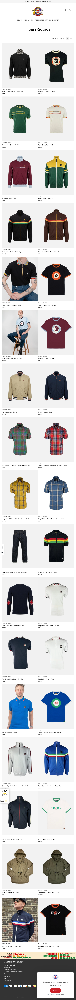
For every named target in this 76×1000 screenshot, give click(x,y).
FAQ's (5, 978)
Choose (36, 85)
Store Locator (8, 974)
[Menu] (6, 10)
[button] (62, 38)
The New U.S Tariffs (10, 965)
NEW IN (19, 20)
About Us (7, 967)
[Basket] (69, 10)
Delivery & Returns (10, 969)
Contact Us (7, 980)
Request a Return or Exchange (13, 972)
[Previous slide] (5, 279)
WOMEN (31, 20)
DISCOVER (55, 20)
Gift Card (7, 976)
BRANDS (48, 20)
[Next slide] (35, 279)
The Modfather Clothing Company (18, 997)
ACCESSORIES (39, 20)
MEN (25, 20)
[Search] (10, 10)
